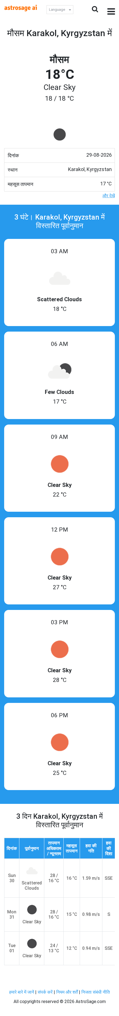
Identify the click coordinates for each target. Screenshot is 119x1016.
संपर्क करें (45, 992)
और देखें (108, 195)
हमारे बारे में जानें (21, 992)
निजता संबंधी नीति (95, 992)
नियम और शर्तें (67, 992)
